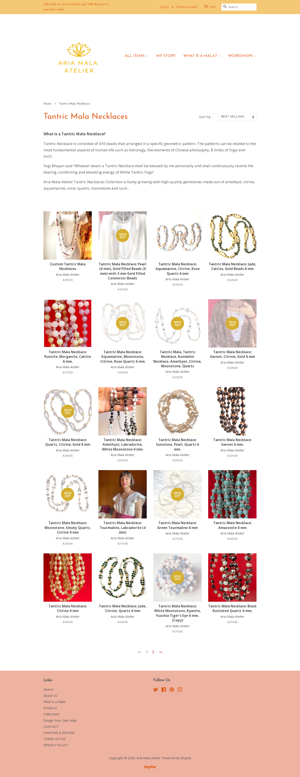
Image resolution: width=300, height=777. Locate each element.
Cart (213, 7)
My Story (166, 56)
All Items (135, 56)
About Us (50, 696)
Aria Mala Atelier (149, 758)
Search (48, 689)
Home (47, 103)
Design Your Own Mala (60, 720)
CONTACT (51, 726)
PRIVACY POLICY (55, 745)
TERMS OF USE (54, 739)
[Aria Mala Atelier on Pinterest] (171, 690)
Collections (51, 714)
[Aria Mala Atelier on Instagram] (179, 690)
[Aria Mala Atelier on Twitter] (155, 690)
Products (50, 708)
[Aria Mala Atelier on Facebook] (163, 690)
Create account (186, 7)
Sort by (205, 116)
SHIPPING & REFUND (59, 733)
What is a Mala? (200, 56)
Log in (164, 7)
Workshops (241, 56)
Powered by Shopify (176, 758)
